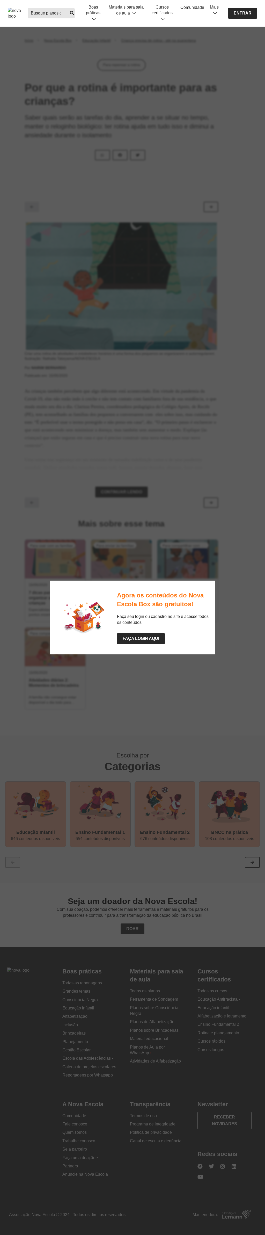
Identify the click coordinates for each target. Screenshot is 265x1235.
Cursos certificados (162, 10)
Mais (214, 7)
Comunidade (192, 7)
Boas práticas (93, 10)
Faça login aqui (141, 638)
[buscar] (72, 13)
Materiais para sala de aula (126, 10)
